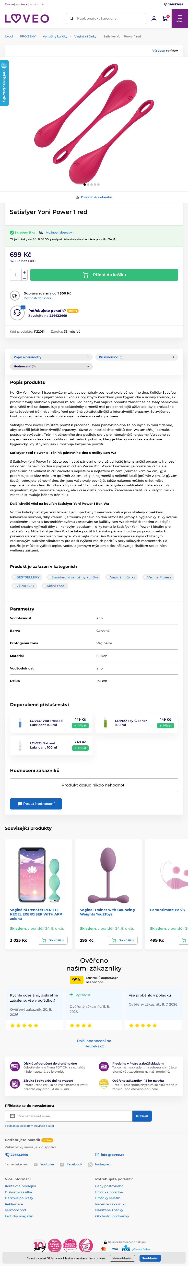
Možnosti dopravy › (60, 232)
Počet (16, 275)
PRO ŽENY (28, 36)
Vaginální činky (85, 36)
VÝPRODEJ (25, 586)
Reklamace (14, 1204)
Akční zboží (56, 586)
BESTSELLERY (27, 577)
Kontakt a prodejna (20, 1186)
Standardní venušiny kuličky (75, 577)
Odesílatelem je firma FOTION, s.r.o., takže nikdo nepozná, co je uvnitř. (54, 1069)
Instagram (103, 1164)
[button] (179, 18)
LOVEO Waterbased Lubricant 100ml (46, 723)
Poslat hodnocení (38, 803)
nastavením (84, 1258)
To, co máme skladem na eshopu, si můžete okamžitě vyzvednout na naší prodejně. (144, 1069)
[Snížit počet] (24, 278)
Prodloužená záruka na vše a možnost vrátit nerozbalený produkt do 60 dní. (56, 1087)
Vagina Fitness (159, 577)
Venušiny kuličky (55, 36)
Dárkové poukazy (19, 1198)
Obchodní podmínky (112, 1216)
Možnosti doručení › (38, 298)
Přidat (82, 725)
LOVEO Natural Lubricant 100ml (43, 745)
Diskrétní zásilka (18, 1192)
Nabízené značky (109, 1210)
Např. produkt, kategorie (97, 18)
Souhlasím (150, 1258)
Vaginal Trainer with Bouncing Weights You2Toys (107, 912)
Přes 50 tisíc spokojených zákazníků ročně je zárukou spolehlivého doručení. (144, 1087)
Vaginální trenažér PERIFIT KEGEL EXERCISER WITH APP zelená (36, 914)
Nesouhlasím (122, 1258)
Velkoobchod (15, 1210)
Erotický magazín (19, 1216)
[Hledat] (71, 18)
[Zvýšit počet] (24, 272)
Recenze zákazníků (111, 1204)
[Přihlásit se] (154, 18)
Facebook (74, 1164)
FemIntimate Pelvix (167, 910)
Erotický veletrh (107, 1198)
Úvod (9, 36)
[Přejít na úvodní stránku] (27, 18)
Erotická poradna (109, 1192)
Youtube (47, 1164)
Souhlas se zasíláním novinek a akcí (29, 1125)
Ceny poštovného (109, 1186)
